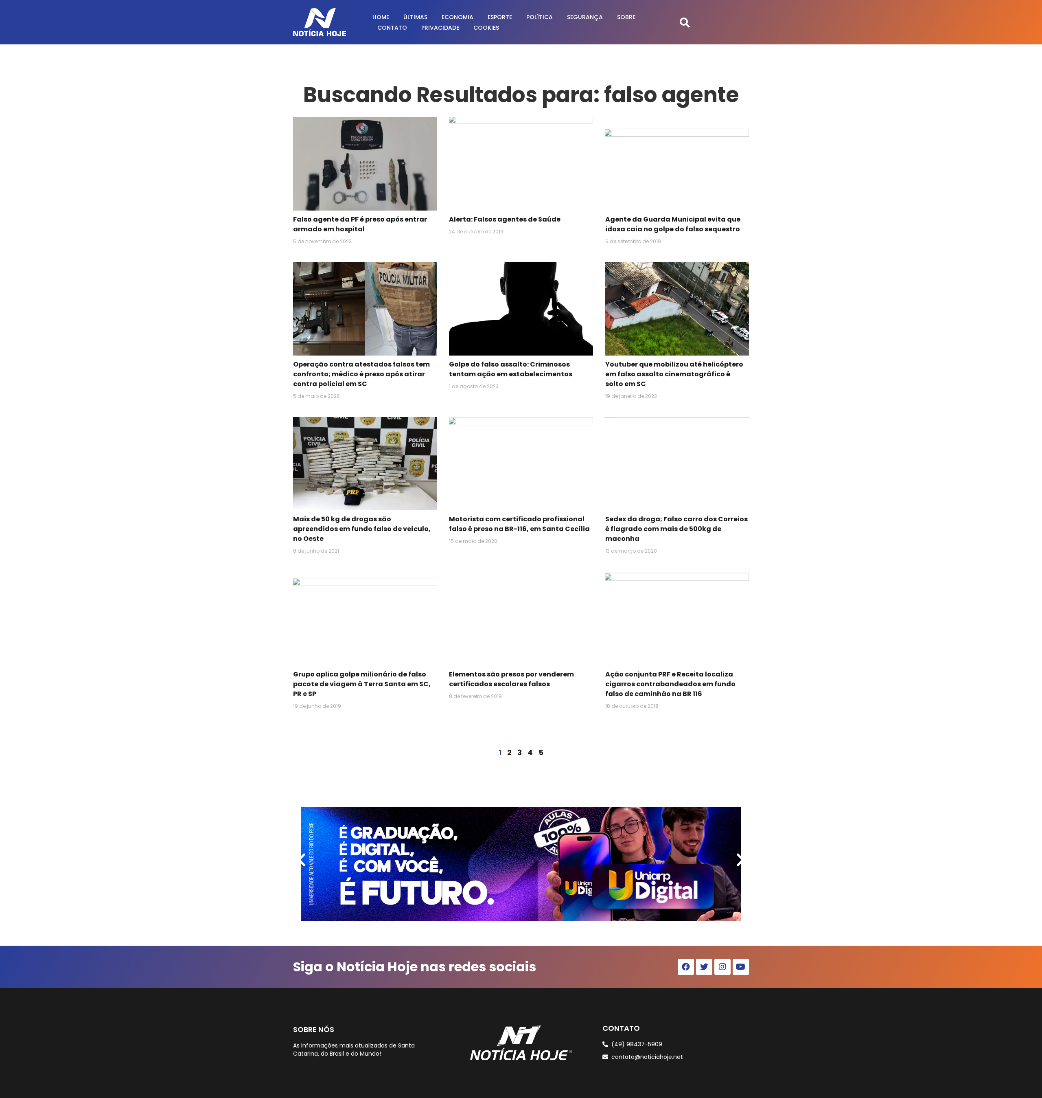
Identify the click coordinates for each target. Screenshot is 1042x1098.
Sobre (626, 17)
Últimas (415, 17)
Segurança (585, 17)
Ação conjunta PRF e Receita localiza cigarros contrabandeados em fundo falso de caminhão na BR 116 (670, 684)
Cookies (486, 28)
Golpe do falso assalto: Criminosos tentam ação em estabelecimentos (510, 369)
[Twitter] (704, 967)
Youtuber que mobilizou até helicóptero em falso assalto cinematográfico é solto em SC (674, 374)
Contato (392, 28)
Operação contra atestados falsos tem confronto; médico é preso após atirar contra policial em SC (361, 374)
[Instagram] (722, 967)
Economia (457, 17)
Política (539, 17)
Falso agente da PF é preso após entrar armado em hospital (360, 224)
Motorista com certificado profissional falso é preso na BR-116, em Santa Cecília (519, 524)
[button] (685, 22)
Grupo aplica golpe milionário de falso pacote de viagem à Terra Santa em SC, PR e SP (362, 684)
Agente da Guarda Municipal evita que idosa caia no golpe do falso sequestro (672, 224)
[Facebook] (686, 967)
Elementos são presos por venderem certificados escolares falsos (511, 679)
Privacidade (440, 28)
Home (380, 17)
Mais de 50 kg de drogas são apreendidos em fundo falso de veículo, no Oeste (362, 528)
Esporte (500, 17)
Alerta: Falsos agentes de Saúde (504, 219)
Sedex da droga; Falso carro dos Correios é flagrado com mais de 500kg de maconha (676, 528)
